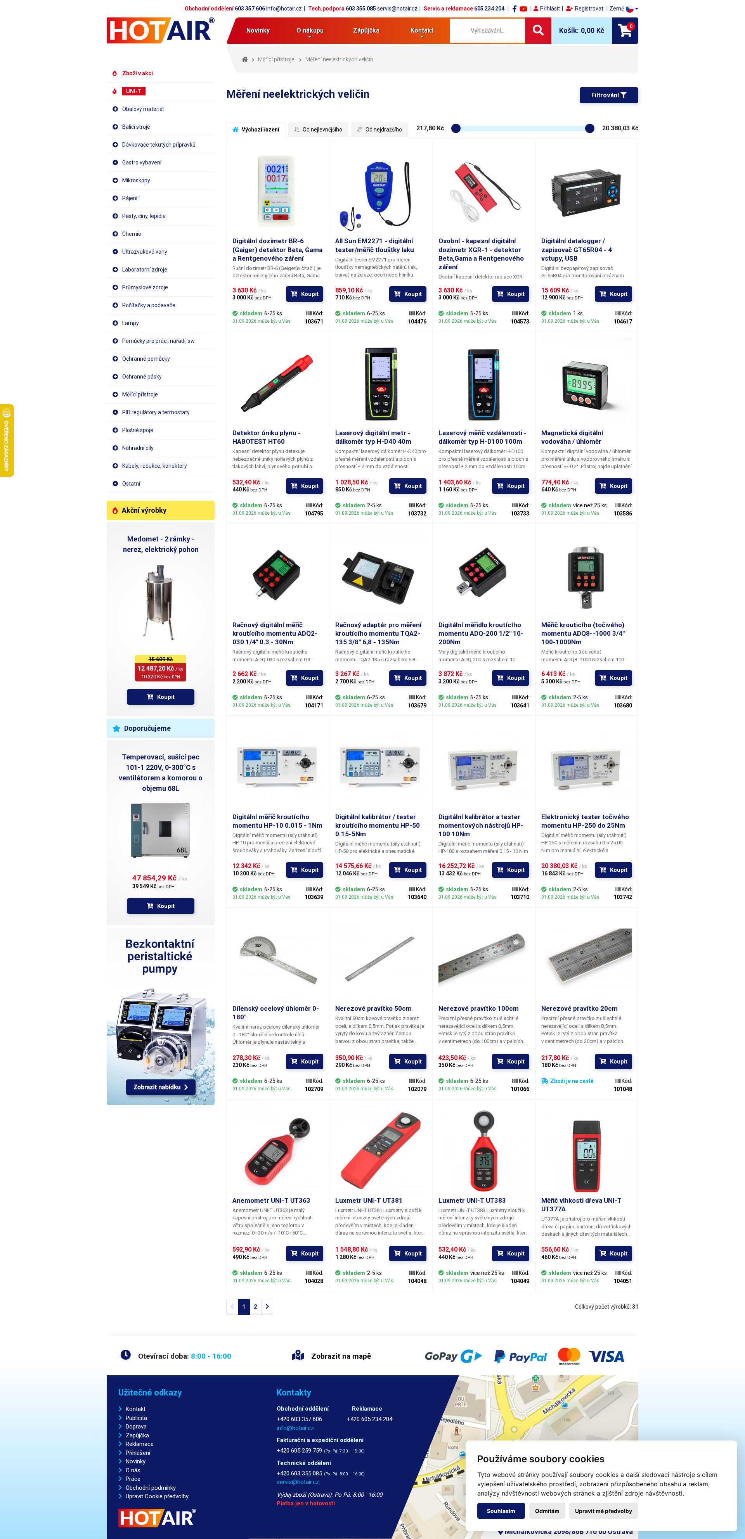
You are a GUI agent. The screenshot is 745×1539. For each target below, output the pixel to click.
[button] (624, 9)
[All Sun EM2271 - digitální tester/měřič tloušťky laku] (380, 191)
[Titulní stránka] (161, 30)
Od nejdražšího (383, 129)
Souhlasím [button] (501, 1511)
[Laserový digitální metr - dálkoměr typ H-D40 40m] (380, 383)
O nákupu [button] (310, 30)
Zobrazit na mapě (340, 1356)
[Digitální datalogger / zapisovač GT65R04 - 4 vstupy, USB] (586, 191)
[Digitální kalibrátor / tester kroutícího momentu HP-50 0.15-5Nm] (380, 766)
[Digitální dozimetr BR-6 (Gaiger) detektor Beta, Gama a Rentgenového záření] (277, 191)
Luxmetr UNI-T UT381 (369, 1200)
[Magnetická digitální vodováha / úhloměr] (586, 383)
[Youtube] (523, 8)
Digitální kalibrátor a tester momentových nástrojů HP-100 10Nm (480, 825)
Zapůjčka (137, 1435)
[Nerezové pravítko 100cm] (483, 958)
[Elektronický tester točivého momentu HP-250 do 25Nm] (586, 766)
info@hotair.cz (284, 8)
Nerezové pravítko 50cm (373, 1008)
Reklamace (140, 1443)
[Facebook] (514, 8)
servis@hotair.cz (397, 8)
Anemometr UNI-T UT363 (271, 1200)
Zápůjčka (366, 30)
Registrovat (589, 8)
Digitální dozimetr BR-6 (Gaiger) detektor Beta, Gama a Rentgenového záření (277, 249)
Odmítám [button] (547, 1511)
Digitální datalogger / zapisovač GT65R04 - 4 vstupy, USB (576, 249)
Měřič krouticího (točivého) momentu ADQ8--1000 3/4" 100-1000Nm (583, 633)
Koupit (166, 696)
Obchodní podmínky (151, 1487)
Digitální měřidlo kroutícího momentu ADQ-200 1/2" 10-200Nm (480, 633)
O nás (133, 1470)
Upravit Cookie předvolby (157, 1496)
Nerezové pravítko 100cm (478, 1008)
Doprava (136, 1426)
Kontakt (136, 1409)
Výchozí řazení (260, 129)
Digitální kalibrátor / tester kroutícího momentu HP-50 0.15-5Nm (377, 825)
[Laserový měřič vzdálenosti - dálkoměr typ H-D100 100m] (483, 383)
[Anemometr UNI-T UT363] (277, 1150)
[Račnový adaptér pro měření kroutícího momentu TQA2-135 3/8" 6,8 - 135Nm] (380, 575)
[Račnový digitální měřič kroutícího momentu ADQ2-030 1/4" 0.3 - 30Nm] (277, 575)
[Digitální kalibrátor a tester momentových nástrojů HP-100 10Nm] (483, 766)
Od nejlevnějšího (321, 129)
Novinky (258, 30)
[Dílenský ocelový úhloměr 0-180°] (277, 958)
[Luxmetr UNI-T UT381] (380, 1150)
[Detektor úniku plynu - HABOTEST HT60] (277, 383)
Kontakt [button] (422, 30)
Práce (133, 1478)
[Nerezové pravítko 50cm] (380, 958)
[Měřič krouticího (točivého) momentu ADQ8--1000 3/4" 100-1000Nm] (586, 575)
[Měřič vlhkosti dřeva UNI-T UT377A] (586, 1150)
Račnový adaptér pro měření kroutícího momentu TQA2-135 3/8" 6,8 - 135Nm (378, 633)
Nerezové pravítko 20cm (579, 1008)
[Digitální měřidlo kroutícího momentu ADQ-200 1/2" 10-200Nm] (483, 575)
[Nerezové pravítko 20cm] (586, 958)
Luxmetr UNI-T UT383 (472, 1200)
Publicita (136, 1417)
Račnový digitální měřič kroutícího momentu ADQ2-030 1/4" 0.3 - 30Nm (274, 633)
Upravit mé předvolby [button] (603, 1511)
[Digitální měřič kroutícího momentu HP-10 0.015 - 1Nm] (277, 766)
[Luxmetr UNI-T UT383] (483, 1150)
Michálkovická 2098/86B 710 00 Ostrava (568, 1531)
